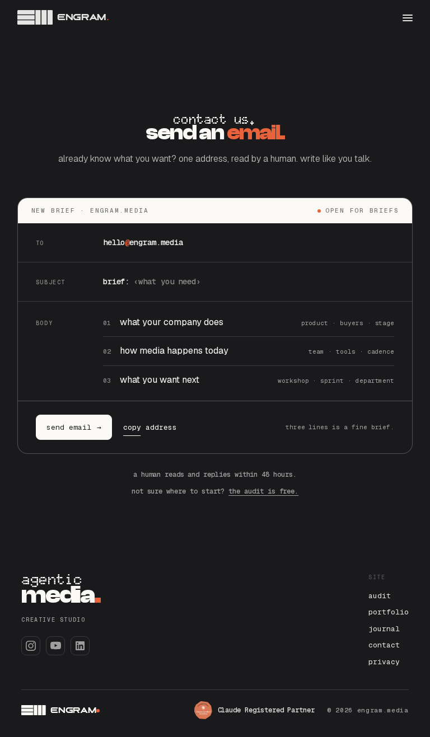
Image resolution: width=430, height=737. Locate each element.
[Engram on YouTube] (55, 645)
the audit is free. (263, 491)
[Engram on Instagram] (30, 645)
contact (384, 645)
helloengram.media (143, 242)
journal (384, 628)
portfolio (388, 612)
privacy (384, 661)
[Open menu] (407, 17)
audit (379, 595)
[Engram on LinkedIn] (80, 645)
